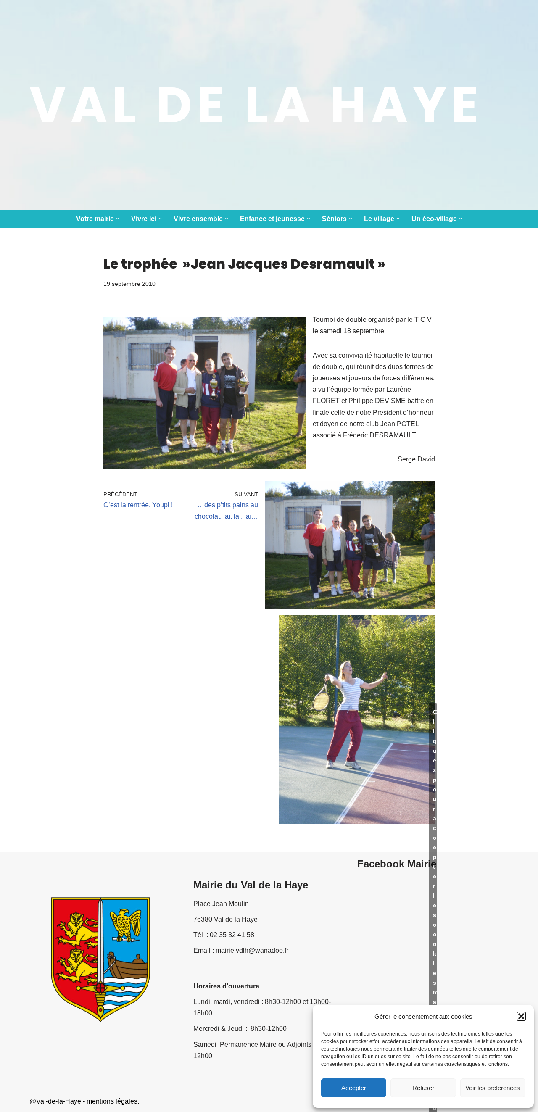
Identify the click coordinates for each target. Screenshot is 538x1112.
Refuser (423, 1087)
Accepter (353, 1087)
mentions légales (112, 1101)
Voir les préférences (492, 1087)
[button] (521, 1016)
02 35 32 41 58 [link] (232, 934)
